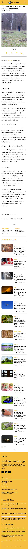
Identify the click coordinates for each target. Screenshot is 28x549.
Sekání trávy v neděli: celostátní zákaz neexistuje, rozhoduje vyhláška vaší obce (20, 401)
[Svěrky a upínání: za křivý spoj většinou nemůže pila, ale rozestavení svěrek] (7, 334)
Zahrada (16, 302)
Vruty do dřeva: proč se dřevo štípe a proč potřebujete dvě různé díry (20, 441)
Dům (15, 245)
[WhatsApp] (21, 53)
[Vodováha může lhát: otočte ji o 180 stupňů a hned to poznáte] (7, 262)
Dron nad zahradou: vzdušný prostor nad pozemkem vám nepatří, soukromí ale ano (20, 307)
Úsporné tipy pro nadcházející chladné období (12, 528)
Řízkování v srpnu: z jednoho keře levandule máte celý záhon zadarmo (20, 349)
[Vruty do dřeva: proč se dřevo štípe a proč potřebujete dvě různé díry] (7, 439)
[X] (11, 53)
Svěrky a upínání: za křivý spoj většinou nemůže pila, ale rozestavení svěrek (19, 335)
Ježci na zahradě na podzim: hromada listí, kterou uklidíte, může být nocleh (20, 427)
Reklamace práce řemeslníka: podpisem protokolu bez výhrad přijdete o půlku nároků (20, 250)
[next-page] (5, 447)
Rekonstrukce (17, 331)
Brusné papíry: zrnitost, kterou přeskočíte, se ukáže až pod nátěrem (20, 414)
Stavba (16, 259)
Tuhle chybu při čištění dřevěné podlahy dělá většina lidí (14, 540)
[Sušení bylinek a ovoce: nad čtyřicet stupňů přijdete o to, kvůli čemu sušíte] (7, 387)
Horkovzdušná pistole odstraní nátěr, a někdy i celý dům (19, 375)
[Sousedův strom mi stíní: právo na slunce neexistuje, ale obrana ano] (7, 360)
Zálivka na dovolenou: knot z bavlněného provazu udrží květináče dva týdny (20, 321)
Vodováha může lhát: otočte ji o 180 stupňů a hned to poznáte (20, 264)
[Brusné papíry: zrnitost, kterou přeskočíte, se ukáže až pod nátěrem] (7, 413)
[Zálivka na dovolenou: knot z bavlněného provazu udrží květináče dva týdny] (7, 319)
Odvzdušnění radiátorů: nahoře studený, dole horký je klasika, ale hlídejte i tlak (20, 278)
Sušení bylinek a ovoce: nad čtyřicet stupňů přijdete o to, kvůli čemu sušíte (20, 388)
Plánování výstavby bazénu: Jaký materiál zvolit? (13, 531)
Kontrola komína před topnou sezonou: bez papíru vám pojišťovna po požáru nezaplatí (20, 292)
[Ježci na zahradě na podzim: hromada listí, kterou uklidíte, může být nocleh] (7, 426)
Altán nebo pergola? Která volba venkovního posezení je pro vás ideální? (12, 535)
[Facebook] (6, 53)
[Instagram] (6, 472)
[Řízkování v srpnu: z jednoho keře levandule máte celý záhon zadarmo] (7, 347)
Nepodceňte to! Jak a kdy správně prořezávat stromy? (7, 232)
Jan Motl (16, 254)
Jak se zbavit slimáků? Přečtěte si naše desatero (20, 232)
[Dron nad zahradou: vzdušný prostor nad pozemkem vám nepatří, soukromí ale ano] (7, 305)
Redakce (9, 60)
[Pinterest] (16, 53)
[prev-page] (2, 447)
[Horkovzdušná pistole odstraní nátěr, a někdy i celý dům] (7, 373)
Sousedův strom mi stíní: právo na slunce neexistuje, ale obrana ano (20, 362)
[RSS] (9, 472)
